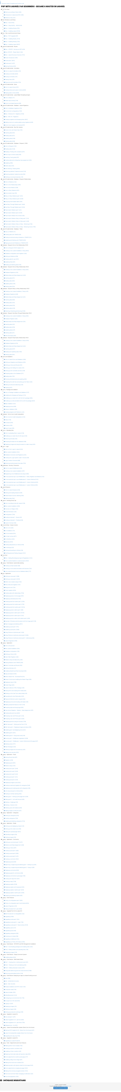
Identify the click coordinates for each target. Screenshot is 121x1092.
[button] (5, 3)
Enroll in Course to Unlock (60, 1088)
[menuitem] (0, 2)
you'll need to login (66, 1086)
